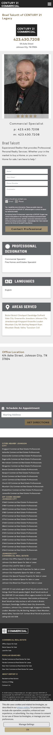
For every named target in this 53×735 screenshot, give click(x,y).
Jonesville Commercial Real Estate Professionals (21, 493)
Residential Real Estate (10, 678)
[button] (26, 408)
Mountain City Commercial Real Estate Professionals (22, 486)
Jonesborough (11, 322)
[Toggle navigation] (49, 2)
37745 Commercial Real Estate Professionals (19, 519)
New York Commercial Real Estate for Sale (17, 666)
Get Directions (38, 422)
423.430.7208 (26, 39)
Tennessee (23, 598)
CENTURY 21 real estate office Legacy (20, 595)
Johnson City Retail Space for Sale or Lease (19, 562)
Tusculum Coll (33, 328)
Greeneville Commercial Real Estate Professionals (22, 456)
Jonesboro (30, 319)
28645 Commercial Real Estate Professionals (19, 526)
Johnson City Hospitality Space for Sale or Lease (21, 572)
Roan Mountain (43, 610)
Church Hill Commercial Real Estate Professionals (21, 483)
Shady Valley (20, 328)
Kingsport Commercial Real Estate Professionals (21, 449)
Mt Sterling (24, 325)
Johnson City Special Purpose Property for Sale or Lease (24, 576)
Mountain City (12, 325)
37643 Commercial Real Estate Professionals (19, 550)
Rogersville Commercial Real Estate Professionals (21, 459)
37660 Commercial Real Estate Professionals (19, 502)
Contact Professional (26, 229)
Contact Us (6, 685)
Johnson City (41, 319)
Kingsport (23, 322)
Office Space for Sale (9, 644)
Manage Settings (26, 724)
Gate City (9, 319)
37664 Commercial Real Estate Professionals (19, 530)
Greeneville (19, 319)
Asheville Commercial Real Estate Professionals (21, 452)
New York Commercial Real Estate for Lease (17, 669)
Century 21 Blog (7, 682)
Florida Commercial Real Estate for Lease (16, 662)
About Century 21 (10, 674)
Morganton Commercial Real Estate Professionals (21, 466)
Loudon (39, 322)
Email (11, 201)
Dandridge (32, 315)
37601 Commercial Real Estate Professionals (19, 547)
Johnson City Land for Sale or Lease (16, 566)
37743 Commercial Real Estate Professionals (19, 516)
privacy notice (23, 707)
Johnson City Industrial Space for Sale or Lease (20, 579)
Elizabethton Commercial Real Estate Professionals (22, 490)
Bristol (8, 315)
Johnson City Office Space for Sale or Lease (19, 559)
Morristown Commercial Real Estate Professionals (22, 463)
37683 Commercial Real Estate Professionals (19, 540)
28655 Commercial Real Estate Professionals (19, 509)
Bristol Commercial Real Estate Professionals (20, 476)
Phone (21, 201)
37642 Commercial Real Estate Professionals (19, 543)
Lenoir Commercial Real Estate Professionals (20, 480)
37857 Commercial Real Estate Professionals (19, 506)
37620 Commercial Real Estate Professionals (19, 523)
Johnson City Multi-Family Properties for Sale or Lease (23, 569)
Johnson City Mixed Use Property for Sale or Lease (22, 583)
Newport (33, 325)
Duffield (41, 315)
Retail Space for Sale (9, 647)
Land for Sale (6, 650)
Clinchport (23, 315)
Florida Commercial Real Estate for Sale (16, 659)
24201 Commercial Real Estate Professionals (19, 536)
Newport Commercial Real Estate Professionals (20, 473)
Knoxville (32, 322)
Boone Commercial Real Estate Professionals (20, 469)
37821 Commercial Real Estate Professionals (19, 512)
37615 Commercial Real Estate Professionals (19, 533)
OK (27, 729)
